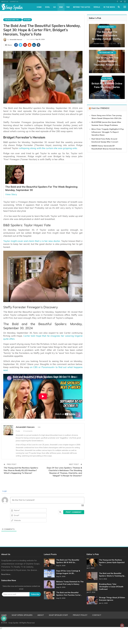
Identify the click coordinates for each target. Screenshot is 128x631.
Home (39, 7)
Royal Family (106, 78)
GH (54, 7)
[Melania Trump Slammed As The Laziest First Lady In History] (49, 584)
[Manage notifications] (122, 625)
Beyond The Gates (81, 7)
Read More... (6, 574)
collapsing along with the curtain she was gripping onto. (47, 148)
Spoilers (27, 20)
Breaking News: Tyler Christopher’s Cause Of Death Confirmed (111, 586)
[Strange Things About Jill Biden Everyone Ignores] (92, 600)
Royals (97, 7)
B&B (61, 7)
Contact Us (14, 1)
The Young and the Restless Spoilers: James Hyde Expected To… (111, 562)
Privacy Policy (80, 615)
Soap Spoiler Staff (58, 615)
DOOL (47, 7)
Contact (96, 615)
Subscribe (35, 594)
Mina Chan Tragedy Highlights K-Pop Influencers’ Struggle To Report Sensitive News (108, 132)
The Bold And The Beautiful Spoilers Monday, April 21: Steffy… (107, 35)
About (40, 615)
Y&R (68, 7)
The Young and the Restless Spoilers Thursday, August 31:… (107, 61)
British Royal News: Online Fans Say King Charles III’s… (107, 87)
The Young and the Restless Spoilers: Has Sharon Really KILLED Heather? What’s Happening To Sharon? (21, 470)
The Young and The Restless (107, 52)
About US (4, 1)
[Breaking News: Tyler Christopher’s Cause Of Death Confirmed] (92, 587)
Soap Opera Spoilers (22, 615)
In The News (109, 7)
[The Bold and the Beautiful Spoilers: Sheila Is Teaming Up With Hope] (92, 576)
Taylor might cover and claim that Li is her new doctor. (31, 241)
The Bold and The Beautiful (13, 20)
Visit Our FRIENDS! (100, 108)
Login (4, 491)
